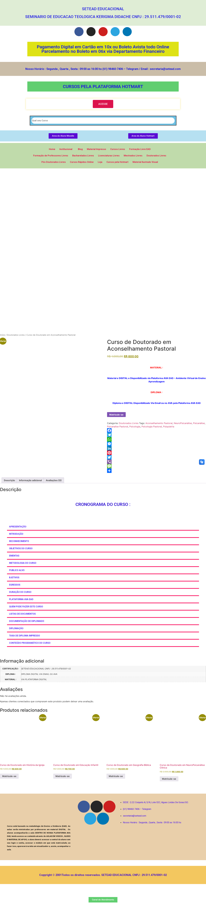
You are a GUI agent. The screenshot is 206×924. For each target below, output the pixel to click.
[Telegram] (115, 31)
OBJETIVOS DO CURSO (21, 548)
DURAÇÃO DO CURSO (20, 592)
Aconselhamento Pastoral (159, 423)
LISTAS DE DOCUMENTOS (22, 614)
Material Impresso (96, 149)
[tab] (103, 527)
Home (52, 149)
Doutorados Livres (156, 155)
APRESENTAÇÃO (17, 526)
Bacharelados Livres (83, 155)
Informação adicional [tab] (30, 480)
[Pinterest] (156, 453)
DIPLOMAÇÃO (16, 628)
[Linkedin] (127, 31)
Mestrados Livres (133, 155)
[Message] (156, 466)
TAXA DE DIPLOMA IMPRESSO (24, 635)
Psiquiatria (168, 426)
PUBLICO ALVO (17, 570)
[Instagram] (91, 31)
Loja (100, 162)
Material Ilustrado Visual (145, 162)
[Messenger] (156, 444)
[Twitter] (156, 457)
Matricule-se (116, 414)
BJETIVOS (14, 577)
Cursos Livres (117, 149)
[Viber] (156, 461)
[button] (103, 104)
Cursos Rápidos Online (82, 162)
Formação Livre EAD (140, 149)
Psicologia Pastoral (152, 426)
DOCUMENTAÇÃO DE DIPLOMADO (26, 621)
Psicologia (134, 426)
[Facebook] (79, 31)
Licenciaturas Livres (109, 155)
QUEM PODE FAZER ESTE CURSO (26, 606)
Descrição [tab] (9, 480)
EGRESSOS (14, 584)
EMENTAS (14, 555)
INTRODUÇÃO (16, 534)
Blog (80, 149)
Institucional (65, 149)
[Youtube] (103, 31)
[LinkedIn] (156, 448)
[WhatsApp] (156, 439)
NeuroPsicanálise (183, 423)
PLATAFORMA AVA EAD (21, 599)
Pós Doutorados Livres (53, 162)
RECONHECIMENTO (19, 541)
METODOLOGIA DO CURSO (22, 563)
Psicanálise (199, 423)
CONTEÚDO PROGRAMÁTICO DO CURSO (29, 643)
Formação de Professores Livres (50, 155)
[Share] (156, 470)
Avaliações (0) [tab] (54, 480)
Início (2, 335)
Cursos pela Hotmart (117, 162)
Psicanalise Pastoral (117, 426)
